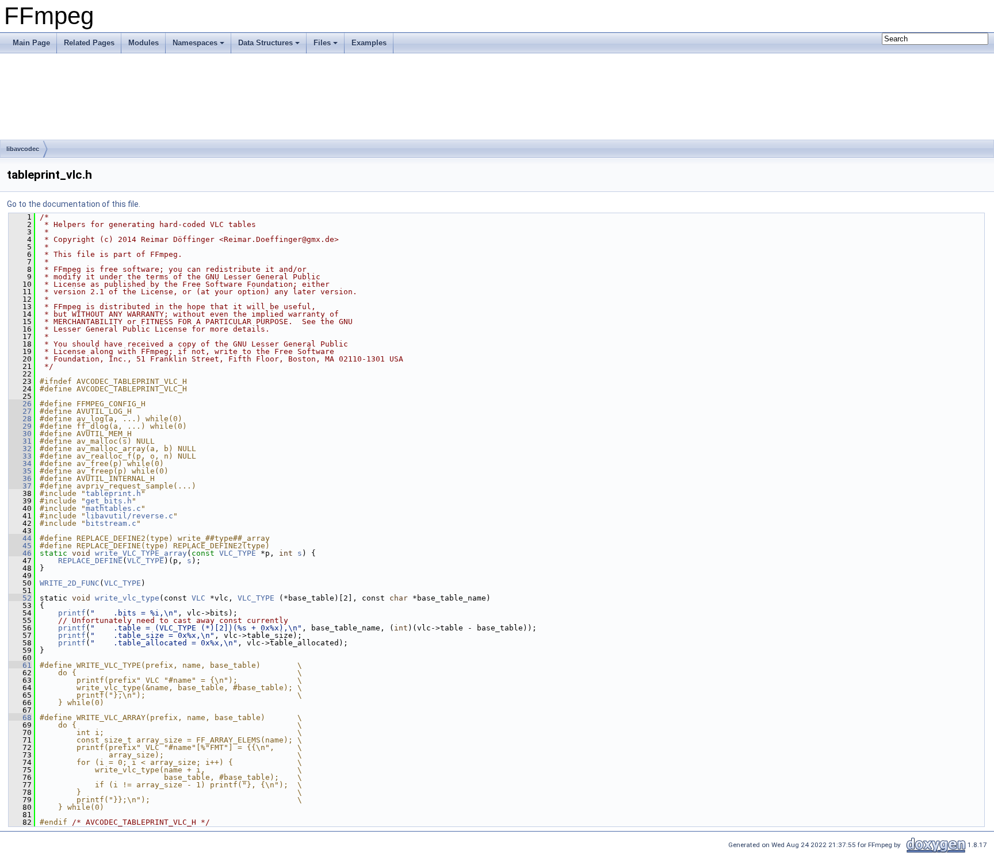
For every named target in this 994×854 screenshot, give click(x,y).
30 (20, 433)
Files (322, 43)
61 (20, 665)
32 (20, 448)
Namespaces (195, 43)
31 (20, 441)
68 (20, 717)
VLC (198, 598)
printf (72, 613)
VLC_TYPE (237, 553)
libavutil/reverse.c (129, 515)
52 (20, 598)
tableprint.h (113, 493)
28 (20, 418)
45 (20, 545)
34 (20, 463)
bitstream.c (111, 523)
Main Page (31, 43)
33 (20, 456)
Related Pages (89, 43)
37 (20, 486)
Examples (369, 43)
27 (20, 411)
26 (20, 403)
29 (20, 426)
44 (20, 538)
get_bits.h (109, 501)
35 (20, 471)
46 (20, 553)
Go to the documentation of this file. (73, 204)
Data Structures (265, 43)
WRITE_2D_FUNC (70, 583)
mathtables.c (113, 508)
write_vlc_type (127, 598)
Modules (143, 43)
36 (20, 478)
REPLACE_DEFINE (90, 560)
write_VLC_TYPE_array (141, 553)
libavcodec (22, 148)
